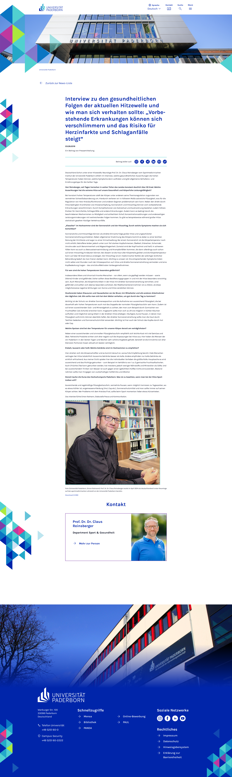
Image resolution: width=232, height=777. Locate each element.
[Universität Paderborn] (116, 694)
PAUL (126, 722)
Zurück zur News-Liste (58, 83)
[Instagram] (160, 718)
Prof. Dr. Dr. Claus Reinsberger (87, 523)
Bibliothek (90, 722)
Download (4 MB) (71, 495)
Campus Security (52, 736)
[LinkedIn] (175, 718)
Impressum (170, 735)
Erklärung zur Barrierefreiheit (172, 755)
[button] (155, 7)
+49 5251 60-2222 (52, 740)
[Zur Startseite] (51, 7)
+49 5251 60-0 (50, 729)
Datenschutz (171, 741)
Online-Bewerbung (134, 716)
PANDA (88, 728)
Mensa (88, 716)
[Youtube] (183, 718)
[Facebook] (167, 718)
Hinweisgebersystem (176, 747)
